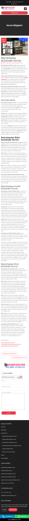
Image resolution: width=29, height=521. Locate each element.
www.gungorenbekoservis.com (8, 342)
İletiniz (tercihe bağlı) (6, 392)
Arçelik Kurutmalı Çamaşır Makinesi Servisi (11, 445)
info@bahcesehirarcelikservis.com (8, 495)
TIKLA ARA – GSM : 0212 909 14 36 (14, 1)
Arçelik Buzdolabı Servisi (7, 448)
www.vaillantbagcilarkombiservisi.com (9, 346)
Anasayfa (3, 426)
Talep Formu (14, 13)
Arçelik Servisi (4, 433)
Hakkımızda (3, 430)
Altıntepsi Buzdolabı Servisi (10, 353)
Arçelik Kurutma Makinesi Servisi (9, 442)
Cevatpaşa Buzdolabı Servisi (18, 357)
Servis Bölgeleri (4, 458)
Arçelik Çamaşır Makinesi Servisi (9, 436)
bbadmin (4, 63)
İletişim (2, 455)
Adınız (3, 380)
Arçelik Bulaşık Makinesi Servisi (9, 439)
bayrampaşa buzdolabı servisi (16, 63)
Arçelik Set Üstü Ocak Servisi (8, 451)
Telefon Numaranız (6, 386)
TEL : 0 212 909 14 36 (6, 492)
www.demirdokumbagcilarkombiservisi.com (11, 344)
